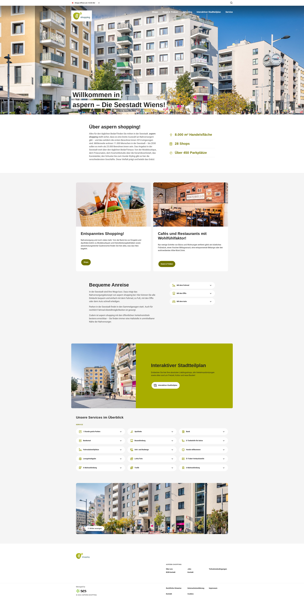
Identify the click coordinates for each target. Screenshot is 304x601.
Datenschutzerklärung (196, 588)
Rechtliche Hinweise (173, 588)
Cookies (191, 594)
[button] (209, 12)
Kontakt (169, 594)
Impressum (213, 588)
